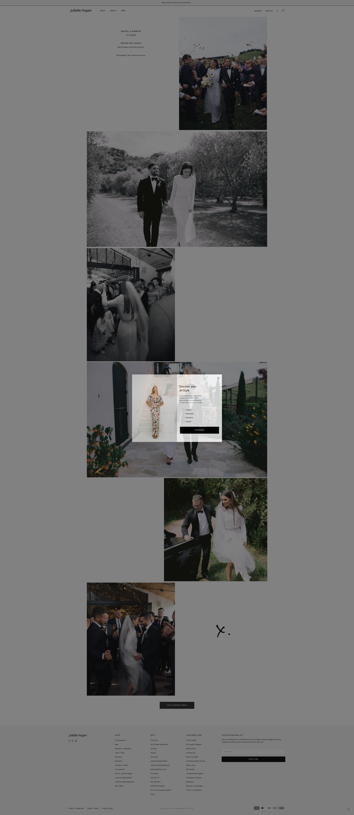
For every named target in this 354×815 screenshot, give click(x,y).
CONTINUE (199, 429)
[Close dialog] (218, 377)
